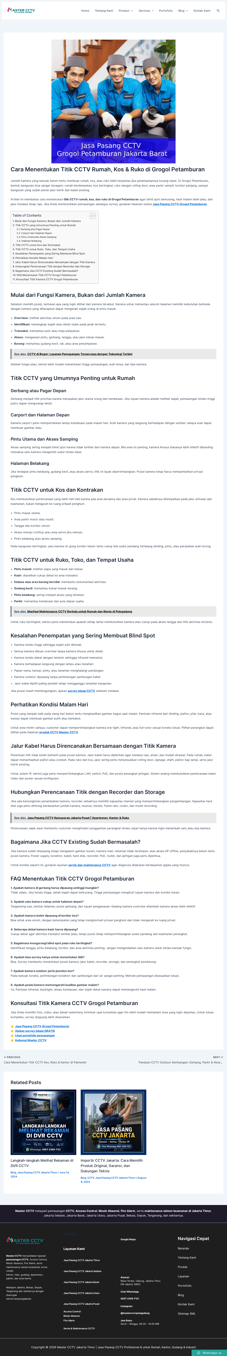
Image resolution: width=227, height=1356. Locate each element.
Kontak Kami (202, 10)
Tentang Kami (104, 10)
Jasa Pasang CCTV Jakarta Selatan (82, 1271)
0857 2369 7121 (130, 1298)
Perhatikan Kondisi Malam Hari (34, 257)
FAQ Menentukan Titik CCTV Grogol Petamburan (46, 275)
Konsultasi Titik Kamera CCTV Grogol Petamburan (47, 279)
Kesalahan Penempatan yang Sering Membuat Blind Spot (50, 253)
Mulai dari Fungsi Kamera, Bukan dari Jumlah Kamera (48, 220)
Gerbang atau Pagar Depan (35, 229)
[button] (131, 11)
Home (85, 10)
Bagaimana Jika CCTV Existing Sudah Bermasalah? (46, 270)
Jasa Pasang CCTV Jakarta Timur (37, 1172)
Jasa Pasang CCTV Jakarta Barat (81, 1282)
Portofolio (166, 10)
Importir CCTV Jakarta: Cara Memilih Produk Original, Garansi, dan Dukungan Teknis (112, 1165)
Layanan (183, 1276)
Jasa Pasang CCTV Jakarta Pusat (81, 1303)
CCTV (90, 1177)
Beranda (183, 1248)
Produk (182, 1267)
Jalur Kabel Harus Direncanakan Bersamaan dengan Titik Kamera (55, 262)
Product (124, 10)
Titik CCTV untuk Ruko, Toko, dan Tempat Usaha (45, 249)
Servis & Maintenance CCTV (79, 1328)
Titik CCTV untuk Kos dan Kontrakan (37, 244)
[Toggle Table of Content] (91, 216)
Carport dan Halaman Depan (36, 233)
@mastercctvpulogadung (135, 1313)
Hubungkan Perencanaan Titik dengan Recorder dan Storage (52, 266)
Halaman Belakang (31, 240)
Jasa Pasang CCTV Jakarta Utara (81, 1293)
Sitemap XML (187, 1313)
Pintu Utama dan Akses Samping (38, 237)
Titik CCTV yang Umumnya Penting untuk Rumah (45, 225)
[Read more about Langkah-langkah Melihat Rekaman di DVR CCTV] (43, 1122)
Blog (181, 10)
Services (144, 10)
